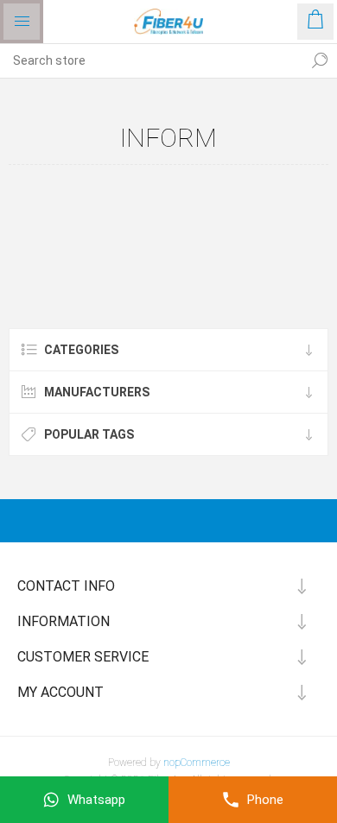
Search (319, 60)
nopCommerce (196, 763)
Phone (265, 799)
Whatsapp (96, 799)
